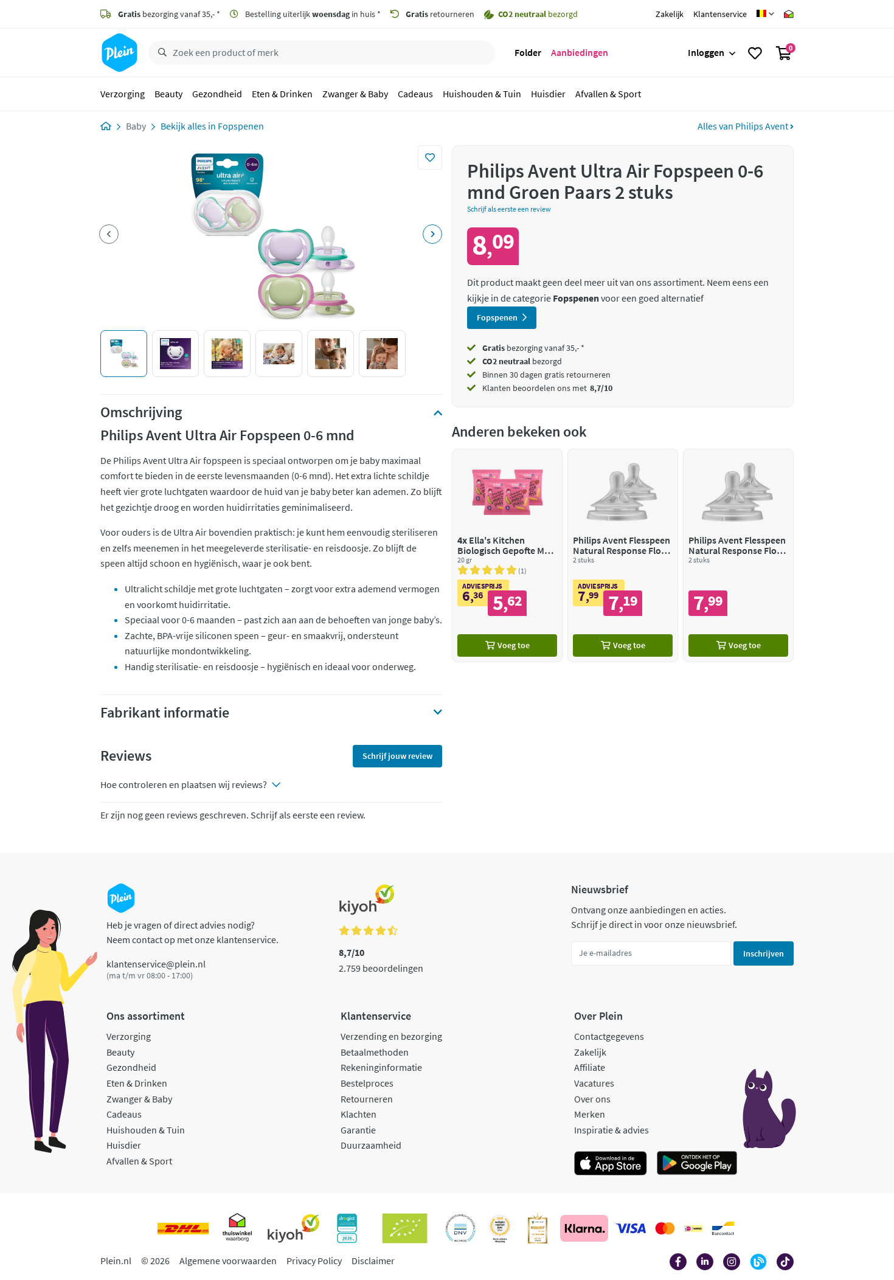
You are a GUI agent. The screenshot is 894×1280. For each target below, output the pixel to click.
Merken (589, 1114)
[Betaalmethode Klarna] (584, 1228)
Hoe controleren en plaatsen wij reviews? (183, 784)
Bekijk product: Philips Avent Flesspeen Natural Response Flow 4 (622, 555)
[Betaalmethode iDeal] (693, 1228)
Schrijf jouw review (397, 755)
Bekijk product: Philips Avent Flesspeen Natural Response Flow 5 (738, 555)
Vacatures (594, 1083)
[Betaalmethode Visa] (630, 1228)
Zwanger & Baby (355, 94)
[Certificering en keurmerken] (405, 1228)
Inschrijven (763, 953)
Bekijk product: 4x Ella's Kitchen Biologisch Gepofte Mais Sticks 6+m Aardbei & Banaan (507, 555)
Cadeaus (415, 94)
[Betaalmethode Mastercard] (665, 1228)
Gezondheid (217, 94)
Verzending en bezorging (391, 1036)
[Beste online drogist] (500, 1228)
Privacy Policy (314, 1260)
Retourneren (367, 1099)
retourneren (440, 14)
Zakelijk (670, 14)
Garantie (358, 1130)
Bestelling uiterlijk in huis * (312, 14)
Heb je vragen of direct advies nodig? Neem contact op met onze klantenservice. (192, 932)
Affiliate (589, 1067)
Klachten (358, 1114)
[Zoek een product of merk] (160, 53)
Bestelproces (367, 1083)
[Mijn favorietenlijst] (755, 53)
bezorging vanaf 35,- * (169, 14)
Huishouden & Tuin (482, 94)
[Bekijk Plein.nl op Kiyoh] (294, 1228)
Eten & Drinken (282, 94)
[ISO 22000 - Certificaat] (460, 1228)
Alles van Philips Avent (744, 126)
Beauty (168, 94)
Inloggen (706, 52)
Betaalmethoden (375, 1052)
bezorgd (522, 361)
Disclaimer (373, 1260)
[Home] (105, 126)
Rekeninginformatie (381, 1067)
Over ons (592, 1099)
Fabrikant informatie (164, 713)
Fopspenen (241, 126)
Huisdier (548, 94)
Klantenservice (720, 14)
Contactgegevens (609, 1036)
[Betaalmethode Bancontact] (723, 1228)
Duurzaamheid (371, 1145)
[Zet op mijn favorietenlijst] (430, 157)
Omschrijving (141, 412)
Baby (136, 126)
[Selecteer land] (765, 14)
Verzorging (122, 94)
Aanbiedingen (579, 52)
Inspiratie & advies (611, 1130)
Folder (528, 52)
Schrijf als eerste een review (509, 208)
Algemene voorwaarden (228, 1260)
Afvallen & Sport (608, 94)
